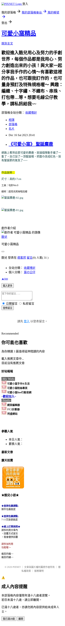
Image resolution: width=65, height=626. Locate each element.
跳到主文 (7, 43)
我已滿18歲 (9, 618)
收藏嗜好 (31, 112)
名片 (11, 128)
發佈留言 (7, 308)
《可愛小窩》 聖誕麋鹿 (31, 144)
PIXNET (17, 567)
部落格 (13, 124)
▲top (4, 278)
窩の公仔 (29, 272)
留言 (29, 257)
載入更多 (7, 285)
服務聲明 (39, 570)
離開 (20, 618)
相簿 (11, 119)
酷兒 (4, 236)
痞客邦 (21, 257)
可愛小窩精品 (18, 33)
